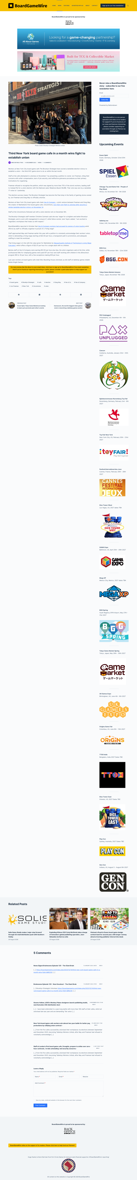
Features (66, 5)
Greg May (57, 282)
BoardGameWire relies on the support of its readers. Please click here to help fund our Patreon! (42, 1145)
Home (54, 5)
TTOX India (103, 754)
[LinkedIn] (81, 294)
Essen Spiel (103, 155)
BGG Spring (103, 610)
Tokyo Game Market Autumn (109, 272)
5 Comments (47, 162)
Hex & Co (67, 282)
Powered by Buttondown (108, 105)
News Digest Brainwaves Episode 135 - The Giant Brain (54, 966)
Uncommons (36, 286)
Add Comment (40, 1083)
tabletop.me (103, 221)
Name (37, 1077)
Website (85, 1077)
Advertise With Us (77, 5)
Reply (101, 965)
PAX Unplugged (105, 315)
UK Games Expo (105, 694)
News (59, 5)
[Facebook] (18, 294)
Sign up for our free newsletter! (112, 5)
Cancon (102, 350)
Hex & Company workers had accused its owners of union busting (61, 226)
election (47, 282)
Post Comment (40, 1105)
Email (101, 93)
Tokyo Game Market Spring (109, 651)
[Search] (128, 5)
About (88, 5)
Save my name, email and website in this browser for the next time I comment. (59, 1100)
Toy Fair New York (106, 435)
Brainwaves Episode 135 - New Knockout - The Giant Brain (55, 984)
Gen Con (102, 865)
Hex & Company (49, 202)
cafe (39, 282)
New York (25, 286)
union (46, 286)
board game (14, 282)
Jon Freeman (14, 286)
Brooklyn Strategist (27, 282)
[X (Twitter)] (39, 294)
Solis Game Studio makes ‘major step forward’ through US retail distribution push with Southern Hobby (26, 934)
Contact (94, 5)
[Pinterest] (60, 294)
